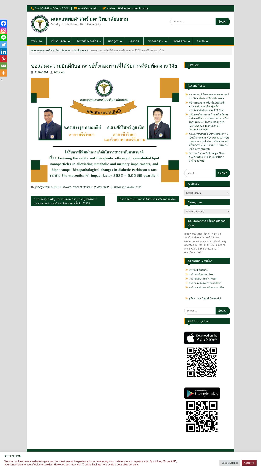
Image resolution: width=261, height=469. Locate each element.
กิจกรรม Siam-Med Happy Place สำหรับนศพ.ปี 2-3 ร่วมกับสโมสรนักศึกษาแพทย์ (207, 156)
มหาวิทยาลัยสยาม (198, 269)
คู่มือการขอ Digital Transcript (205, 298)
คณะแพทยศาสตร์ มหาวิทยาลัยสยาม (89, 19)
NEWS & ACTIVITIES (61, 187)
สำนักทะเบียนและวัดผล (201, 274)
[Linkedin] (3, 51)
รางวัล (201, 41)
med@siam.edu (87, 8)
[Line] (3, 37)
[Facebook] (3, 23)
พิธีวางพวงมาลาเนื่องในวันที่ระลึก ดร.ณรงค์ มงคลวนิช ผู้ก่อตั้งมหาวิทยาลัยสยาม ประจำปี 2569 (207, 106)
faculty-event (80, 50)
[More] (3, 73)
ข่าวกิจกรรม (156, 41)
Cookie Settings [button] (230, 463)
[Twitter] (3, 44)
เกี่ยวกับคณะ (59, 41)
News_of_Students (83, 187)
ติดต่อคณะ (180, 41)
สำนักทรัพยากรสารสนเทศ (203, 278)
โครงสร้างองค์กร (87, 41)
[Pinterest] (3, 58)
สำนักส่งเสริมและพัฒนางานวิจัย (206, 287)
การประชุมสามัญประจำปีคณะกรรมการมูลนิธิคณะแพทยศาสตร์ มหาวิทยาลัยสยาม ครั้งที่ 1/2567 (65, 201)
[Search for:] (200, 21)
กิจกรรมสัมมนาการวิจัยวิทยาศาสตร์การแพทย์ (147, 199)
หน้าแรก (36, 41)
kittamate (59, 72)
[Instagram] (3, 30)
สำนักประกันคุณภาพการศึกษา (205, 283)
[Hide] (1, 79)
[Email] (3, 65)
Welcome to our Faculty (133, 8)
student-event (101, 187)
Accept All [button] (249, 463)
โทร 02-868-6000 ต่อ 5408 (52, 8)
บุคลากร (134, 41)
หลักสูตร (113, 41)
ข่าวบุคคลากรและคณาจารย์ (125, 187)
